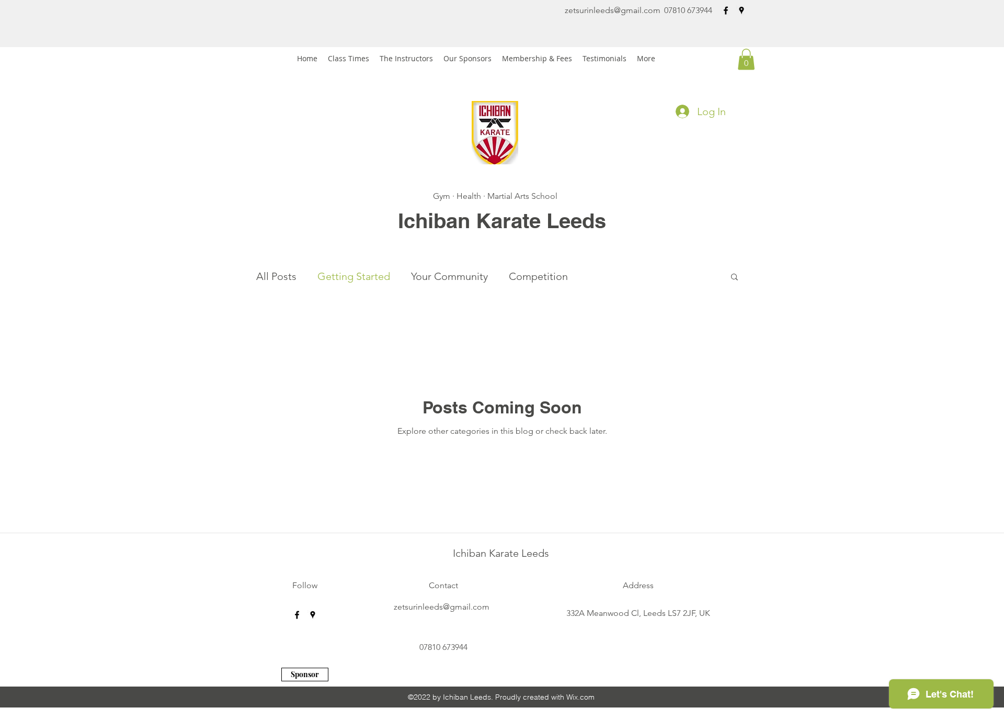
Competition (538, 276)
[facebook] (726, 10)
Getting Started (353, 276)
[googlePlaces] (741, 10)
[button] (746, 59)
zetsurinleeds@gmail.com (612, 10)
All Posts (276, 276)
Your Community (449, 276)
